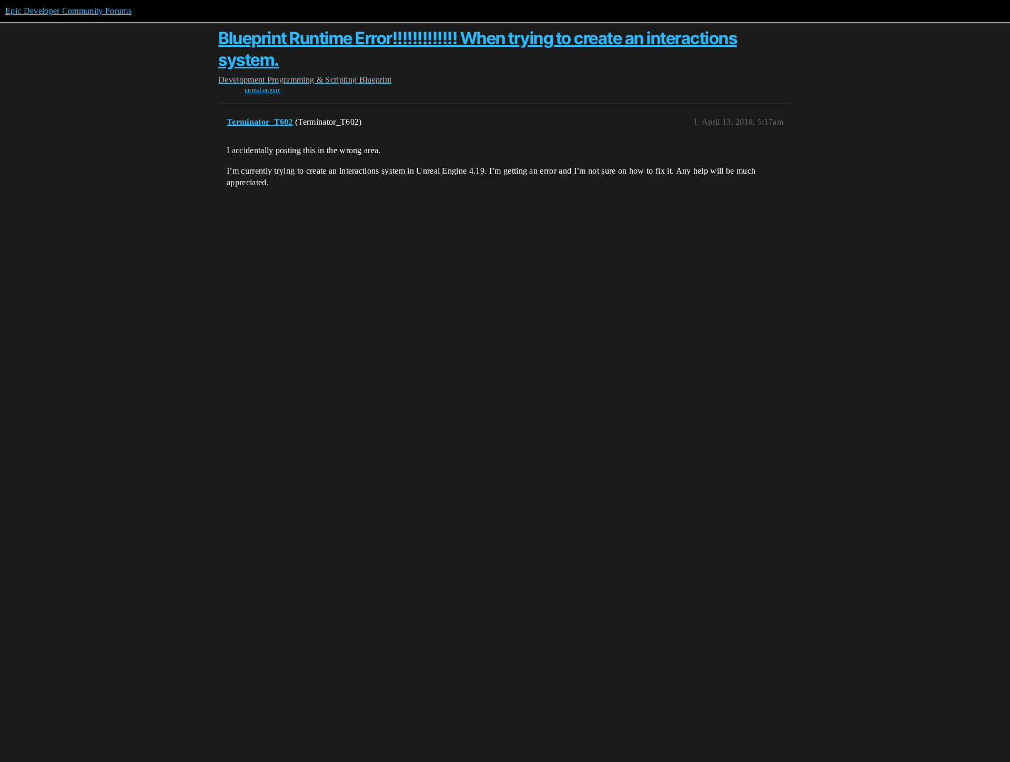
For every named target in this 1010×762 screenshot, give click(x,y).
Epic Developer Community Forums (68, 10)
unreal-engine (262, 90)
